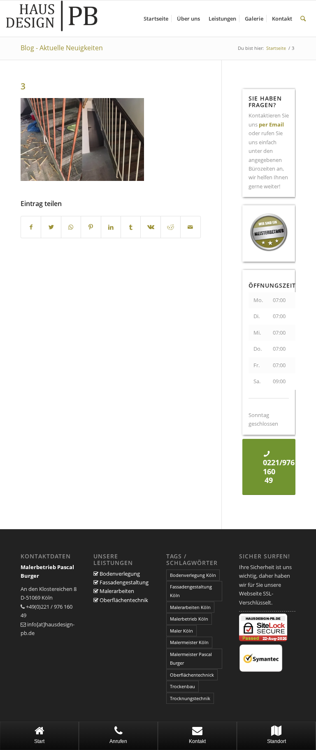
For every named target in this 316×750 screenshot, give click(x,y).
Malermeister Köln (189, 642)
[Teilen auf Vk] (150, 227)
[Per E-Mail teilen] (190, 227)
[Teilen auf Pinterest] (90, 227)
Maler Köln (181, 631)
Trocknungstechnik (190, 698)
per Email (271, 124)
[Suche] (303, 18)
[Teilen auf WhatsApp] (71, 227)
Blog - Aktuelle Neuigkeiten (62, 47)
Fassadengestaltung (123, 582)
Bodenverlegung (119, 573)
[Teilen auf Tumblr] (130, 227)
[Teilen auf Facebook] (31, 227)
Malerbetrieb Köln (189, 619)
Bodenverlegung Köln (193, 575)
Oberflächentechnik (123, 600)
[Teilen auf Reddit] (170, 227)
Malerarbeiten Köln (190, 607)
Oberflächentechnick (192, 675)
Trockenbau (182, 686)
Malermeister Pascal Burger (191, 658)
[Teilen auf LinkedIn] (111, 227)
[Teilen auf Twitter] (50, 227)
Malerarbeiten (116, 591)
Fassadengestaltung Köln (191, 591)
